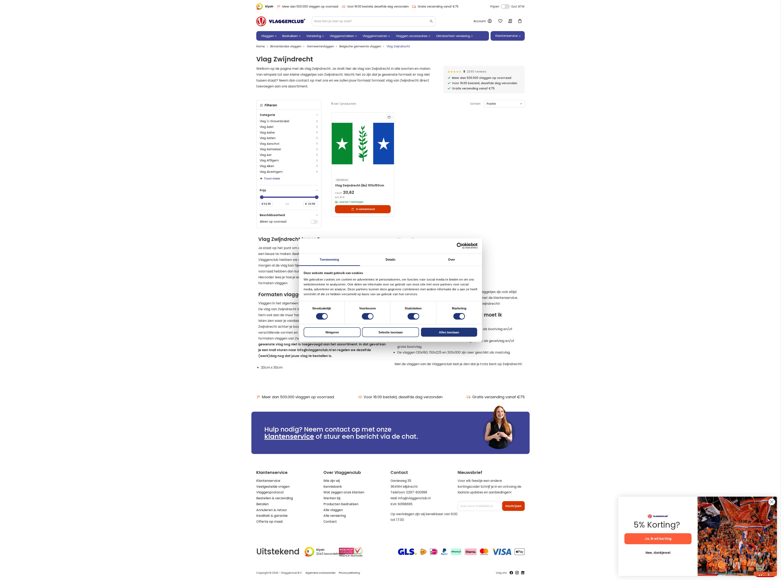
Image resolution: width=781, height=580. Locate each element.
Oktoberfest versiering (453, 36)
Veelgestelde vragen (273, 486)
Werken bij (331, 498)
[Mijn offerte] (510, 21)
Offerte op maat (269, 521)
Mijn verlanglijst (500, 21)
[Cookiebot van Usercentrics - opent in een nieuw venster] (460, 246)
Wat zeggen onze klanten (343, 492)
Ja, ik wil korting (658, 538)
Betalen (262, 504)
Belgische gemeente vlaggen (360, 46)
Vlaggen (267, 36)
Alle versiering (334, 515)
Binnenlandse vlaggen (285, 46)
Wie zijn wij (331, 480)
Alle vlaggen (333, 510)
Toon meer (272, 178)
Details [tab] (391, 259)
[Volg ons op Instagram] (517, 573)
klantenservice (289, 436)
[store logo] (280, 21)
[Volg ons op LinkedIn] (523, 573)
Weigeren (332, 332)
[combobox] (373, 21)
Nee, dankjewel (658, 552)
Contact (330, 521)
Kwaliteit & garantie (272, 515)
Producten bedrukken (340, 504)
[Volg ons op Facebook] (511, 573)
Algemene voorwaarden (320, 573)
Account (479, 21)
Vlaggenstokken (342, 36)
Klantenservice (268, 480)
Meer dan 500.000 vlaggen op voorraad (310, 6)
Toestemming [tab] (329, 259)
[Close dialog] (771, 501)
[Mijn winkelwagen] (520, 21)
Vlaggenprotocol (270, 492)
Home (260, 46)
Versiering (313, 36)
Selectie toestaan (391, 332)
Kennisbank (332, 486)
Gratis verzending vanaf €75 (438, 6)
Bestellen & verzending (274, 498)
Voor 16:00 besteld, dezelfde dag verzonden (378, 6)
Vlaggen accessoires (412, 36)
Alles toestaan (449, 332)
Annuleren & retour (271, 510)
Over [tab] (451, 259)
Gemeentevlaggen (320, 46)
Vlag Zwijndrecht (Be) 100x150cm (359, 185)
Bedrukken (290, 36)
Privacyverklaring (349, 573)
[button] (389, 117)
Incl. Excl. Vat (505, 6)
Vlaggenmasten (375, 36)
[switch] (367, 316)
